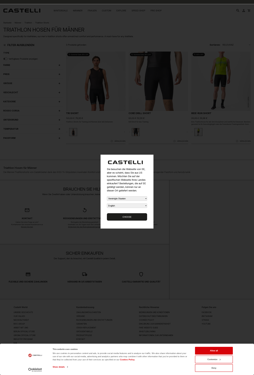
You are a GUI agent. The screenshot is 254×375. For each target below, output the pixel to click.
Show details (59, 367)
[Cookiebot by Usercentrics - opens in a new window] (35, 370)
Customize (212, 359)
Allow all (214, 350)
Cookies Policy (127, 359)
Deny (214, 368)
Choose (127, 217)
